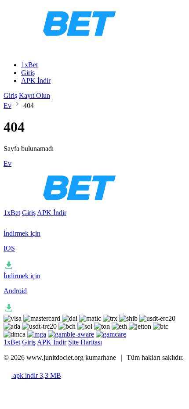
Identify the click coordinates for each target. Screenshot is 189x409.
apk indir (36, 375)
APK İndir (36, 80)
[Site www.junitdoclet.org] (88, 40)
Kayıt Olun (34, 95)
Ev (7, 105)
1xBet (29, 64)
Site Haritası (85, 342)
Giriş (28, 72)
